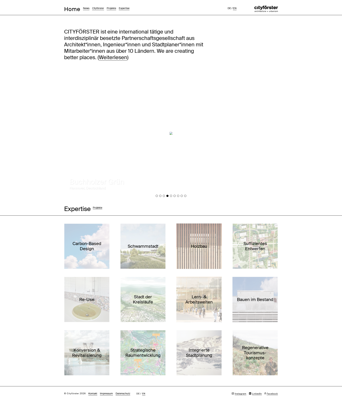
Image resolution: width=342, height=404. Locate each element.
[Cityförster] (266, 7)
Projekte (111, 8)
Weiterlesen (113, 57)
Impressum (106, 393)
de (229, 8)
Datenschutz (123, 393)
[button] (157, 196)
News (86, 8)
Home (72, 9)
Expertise (124, 8)
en (235, 8)
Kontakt (92, 393)
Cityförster (98, 8)
